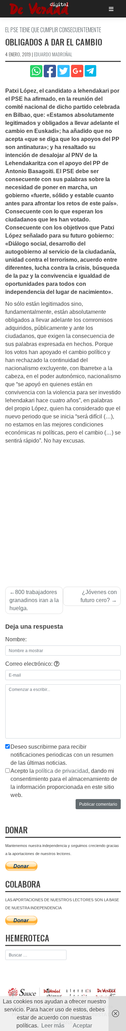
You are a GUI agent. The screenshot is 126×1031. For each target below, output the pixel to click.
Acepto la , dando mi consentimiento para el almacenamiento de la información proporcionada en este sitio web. (63, 783)
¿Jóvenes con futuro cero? (98, 596)
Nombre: (16, 639)
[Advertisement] (63, 511)
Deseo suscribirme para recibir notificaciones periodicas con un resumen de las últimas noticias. (61, 755)
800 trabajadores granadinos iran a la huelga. (34, 600)
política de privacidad (61, 771)
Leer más (52, 1026)
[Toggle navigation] (111, 9)
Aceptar (82, 1026)
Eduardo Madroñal (53, 54)
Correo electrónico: (29, 664)
